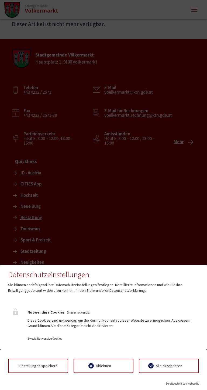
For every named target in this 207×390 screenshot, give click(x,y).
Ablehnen (103, 365)
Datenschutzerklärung (127, 290)
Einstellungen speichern (38, 365)
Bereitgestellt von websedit (182, 383)
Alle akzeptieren (169, 365)
